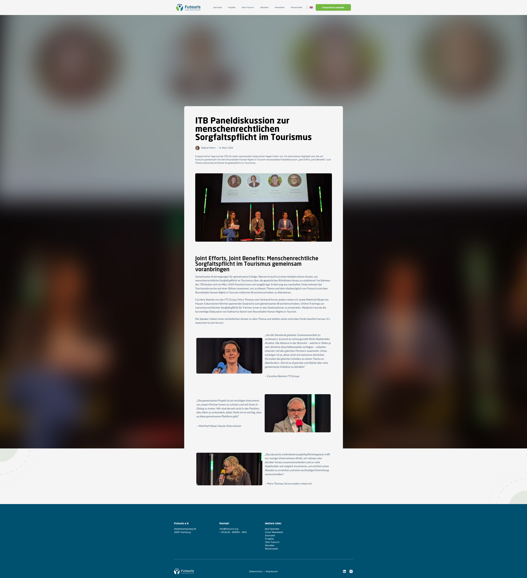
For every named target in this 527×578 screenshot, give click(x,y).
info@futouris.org (228, 528)
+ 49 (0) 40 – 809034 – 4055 (233, 532)
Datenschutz (255, 571)
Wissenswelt (271, 548)
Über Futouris (272, 542)
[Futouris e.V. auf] (344, 571)
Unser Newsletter (274, 532)
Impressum (272, 571)
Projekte (269, 538)
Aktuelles (269, 545)
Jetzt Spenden (272, 528)
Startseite (270, 535)
